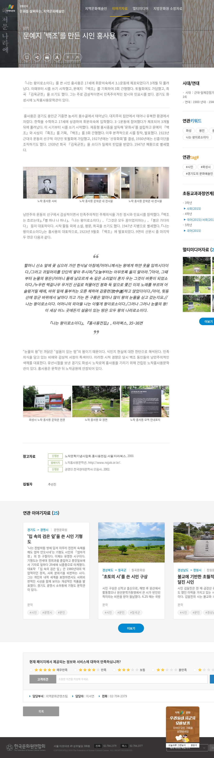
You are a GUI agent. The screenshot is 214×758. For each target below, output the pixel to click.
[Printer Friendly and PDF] (47, 60)
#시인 (189, 167)
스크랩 (27, 57)
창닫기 (194, 745)
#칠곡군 (135, 612)
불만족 (183, 670)
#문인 (61, 612)
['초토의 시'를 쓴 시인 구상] (131, 542)
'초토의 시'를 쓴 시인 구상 (125, 577)
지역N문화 (13, 8)
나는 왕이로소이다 (197, 137)
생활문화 (42, 9)
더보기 (131, 628)
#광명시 (47, 612)
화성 (188, 130)
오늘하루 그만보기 (177, 745)
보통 (142, 670)
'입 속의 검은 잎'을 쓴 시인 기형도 (55, 539)
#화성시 (206, 167)
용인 (202, 130)
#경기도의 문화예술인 (199, 173)
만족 (103, 670)
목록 (41, 711)
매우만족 (62, 670)
